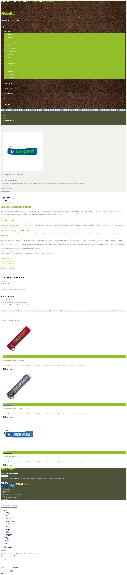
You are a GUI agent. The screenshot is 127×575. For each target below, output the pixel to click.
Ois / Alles (10, 37)
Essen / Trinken (11, 45)
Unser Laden (8, 88)
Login (4, 546)
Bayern (44, 311)
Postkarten (10, 71)
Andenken (29, 311)
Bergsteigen (57, 311)
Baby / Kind (10, 54)
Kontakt (7, 104)
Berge (52, 311)
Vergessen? (15, 567)
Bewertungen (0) (7, 202)
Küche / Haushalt (12, 42)
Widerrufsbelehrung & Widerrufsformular (12, 494)
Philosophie (8, 83)
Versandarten (6, 491)
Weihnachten (11, 74)
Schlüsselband (110, 311)
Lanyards (74, 311)
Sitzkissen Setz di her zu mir (7, 266)
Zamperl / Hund (11, 63)
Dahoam (62, 311)
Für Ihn (9, 60)
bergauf (49, 311)
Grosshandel (8, 93)
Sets (9, 40)
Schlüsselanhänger (102, 311)
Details (5, 200)
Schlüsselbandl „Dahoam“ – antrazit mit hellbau (16, 408)
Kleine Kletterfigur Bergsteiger (7, 268)
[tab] (64, 197)
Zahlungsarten (6, 489)
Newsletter (3, 473)
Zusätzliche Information (9, 198)
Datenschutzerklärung (8, 492)
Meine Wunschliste (7, 547)
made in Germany (88, 311)
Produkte (7, 32)
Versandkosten (13, 180)
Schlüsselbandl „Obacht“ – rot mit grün (13, 360)
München (10, 66)
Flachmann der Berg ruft (6, 258)
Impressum (5, 499)
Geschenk (68, 311)
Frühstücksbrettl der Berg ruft (7, 261)
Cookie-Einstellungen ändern (10, 497)
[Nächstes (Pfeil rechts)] (2, 503)
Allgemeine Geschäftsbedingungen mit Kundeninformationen (17, 496)
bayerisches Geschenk (37, 311)
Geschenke (10, 77)
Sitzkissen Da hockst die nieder (8, 263)
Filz (65, 311)
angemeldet (8, 304)
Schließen (3, 557)
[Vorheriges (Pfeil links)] (1, 503)
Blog (5, 99)
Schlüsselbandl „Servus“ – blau (11, 456)
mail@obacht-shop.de (51, 2)
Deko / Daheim (11, 48)
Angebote (10, 34)
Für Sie (9, 57)
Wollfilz (120, 311)
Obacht (2, 17)
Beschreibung (6, 197)
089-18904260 (33, 2)
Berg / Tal (10, 68)
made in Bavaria (80, 311)
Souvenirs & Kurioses (12, 51)
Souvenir (116, 311)
